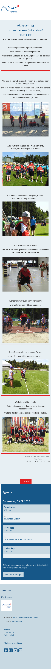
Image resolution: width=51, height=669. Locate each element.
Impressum (9, 632)
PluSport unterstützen (13, 643)
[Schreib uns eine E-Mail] (20, 651)
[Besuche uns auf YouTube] (16, 651)
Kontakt (7, 629)
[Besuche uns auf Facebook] (6, 651)
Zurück (25, 481)
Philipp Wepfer (17, 621)
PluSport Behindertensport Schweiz (25, 617)
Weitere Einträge (13, 574)
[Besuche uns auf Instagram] (11, 651)
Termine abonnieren (13, 565)
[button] (26, 513)
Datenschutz (9, 635)
